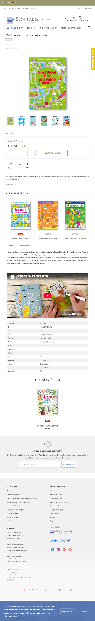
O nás (78, 8)
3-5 (41, 331)
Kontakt (9, 521)
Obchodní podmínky (13, 494)
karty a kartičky (45, 338)
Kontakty (88, 8)
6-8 (44, 331)
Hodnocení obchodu (56, 498)
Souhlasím (84, 611)
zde (14, 615)
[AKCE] (20, 215)
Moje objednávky (12, 491)
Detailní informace (11, 184)
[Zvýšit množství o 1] (36, 151)
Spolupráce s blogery (56, 510)
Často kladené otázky (14, 506)
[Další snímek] (88, 83)
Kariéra (52, 517)
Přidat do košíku (52, 153)
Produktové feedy (12, 513)
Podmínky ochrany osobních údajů (18, 502)
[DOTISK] (47, 215)
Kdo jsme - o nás (12, 517)
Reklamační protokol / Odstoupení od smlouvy (22, 498)
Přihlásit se (68, 464)
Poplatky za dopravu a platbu (16, 510)
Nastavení (67, 611)
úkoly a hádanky (46, 334)
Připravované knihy (56, 494)
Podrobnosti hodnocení (12, 48)
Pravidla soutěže (55, 506)
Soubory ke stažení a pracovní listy (61, 502)
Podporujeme (54, 513)
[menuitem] (14, 28)
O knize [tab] (10, 245)
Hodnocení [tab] (25, 245)
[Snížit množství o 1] (36, 154)
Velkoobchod (54, 491)
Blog (51, 521)
